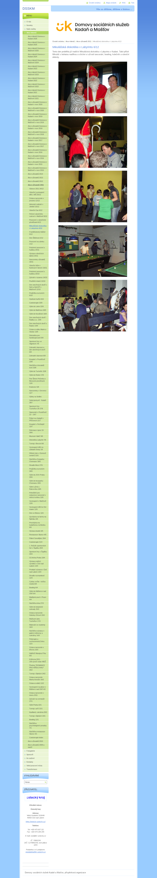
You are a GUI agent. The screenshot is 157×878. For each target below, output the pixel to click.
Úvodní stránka (58, 41)
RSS (123, 3)
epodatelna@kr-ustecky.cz (36, 852)
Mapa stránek (111, 3)
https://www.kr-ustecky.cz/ (36, 821)
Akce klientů (70, 41)
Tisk (132, 3)
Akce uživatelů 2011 (83, 41)
